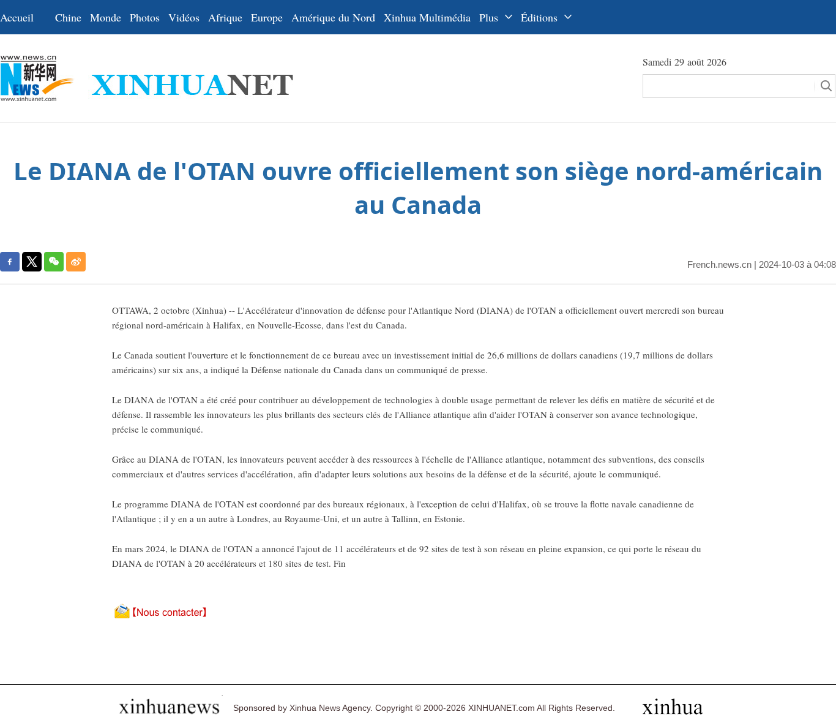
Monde (105, 17)
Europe (267, 17)
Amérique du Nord (333, 17)
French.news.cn (719, 264)
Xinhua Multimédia (427, 17)
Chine (68, 17)
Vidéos (184, 17)
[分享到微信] (54, 261)
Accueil (17, 17)
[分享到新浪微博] (76, 261)
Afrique (225, 17)
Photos (145, 17)
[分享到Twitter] (32, 261)
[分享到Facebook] (10, 261)
